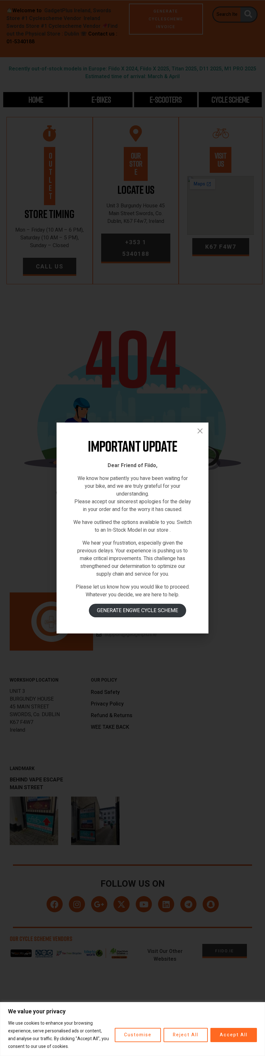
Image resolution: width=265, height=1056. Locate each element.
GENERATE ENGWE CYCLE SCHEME (137, 610)
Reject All (185, 1034)
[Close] (200, 431)
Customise (138, 1034)
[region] (132, 1029)
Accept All (234, 1034)
